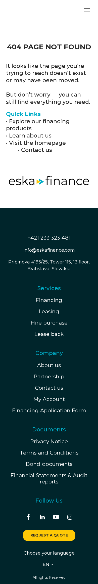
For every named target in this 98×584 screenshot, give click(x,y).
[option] (46, 564)
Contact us (36, 150)
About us (49, 365)
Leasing (49, 311)
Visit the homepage (37, 143)
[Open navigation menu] (87, 10)
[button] (28, 517)
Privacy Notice (49, 441)
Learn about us (30, 135)
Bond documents (49, 464)
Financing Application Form (49, 410)
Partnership (49, 376)
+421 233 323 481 (49, 238)
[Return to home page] (29, 10)
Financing (49, 300)
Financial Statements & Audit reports (49, 478)
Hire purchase (49, 323)
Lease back (49, 334)
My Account (49, 399)
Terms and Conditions (49, 453)
